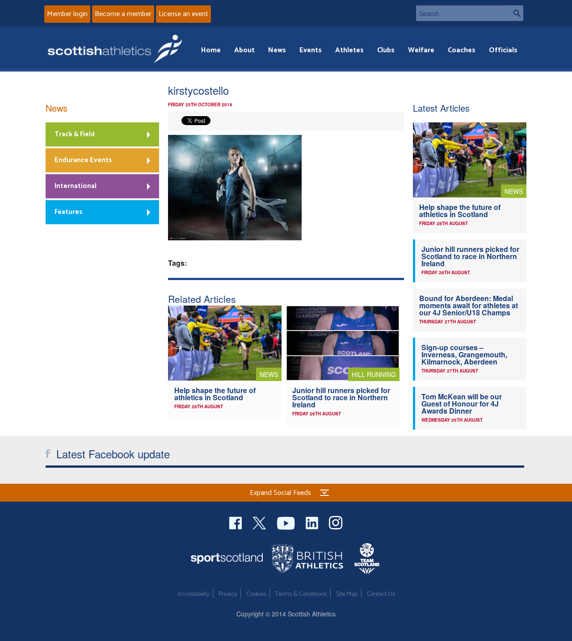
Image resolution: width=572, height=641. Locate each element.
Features (68, 212)
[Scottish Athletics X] (260, 522)
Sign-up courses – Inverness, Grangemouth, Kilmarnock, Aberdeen (464, 354)
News (277, 50)
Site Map (347, 594)
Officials (503, 50)
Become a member (123, 14)
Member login (67, 14)
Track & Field (75, 134)
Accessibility (193, 594)
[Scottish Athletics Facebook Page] (236, 522)
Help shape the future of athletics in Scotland (215, 393)
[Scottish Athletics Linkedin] (313, 522)
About (244, 50)
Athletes (349, 50)
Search (514, 13)
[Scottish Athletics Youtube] (287, 522)
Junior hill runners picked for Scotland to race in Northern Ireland (341, 397)
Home (211, 50)
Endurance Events (83, 160)
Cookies (256, 594)
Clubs (386, 50)
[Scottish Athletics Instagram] (336, 522)
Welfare (421, 50)
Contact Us (381, 594)
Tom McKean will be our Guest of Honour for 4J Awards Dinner (461, 403)
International (76, 186)
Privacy (228, 594)
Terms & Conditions (301, 594)
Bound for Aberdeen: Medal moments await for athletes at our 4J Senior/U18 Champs (468, 305)
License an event (183, 14)
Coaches (461, 50)
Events (310, 50)
